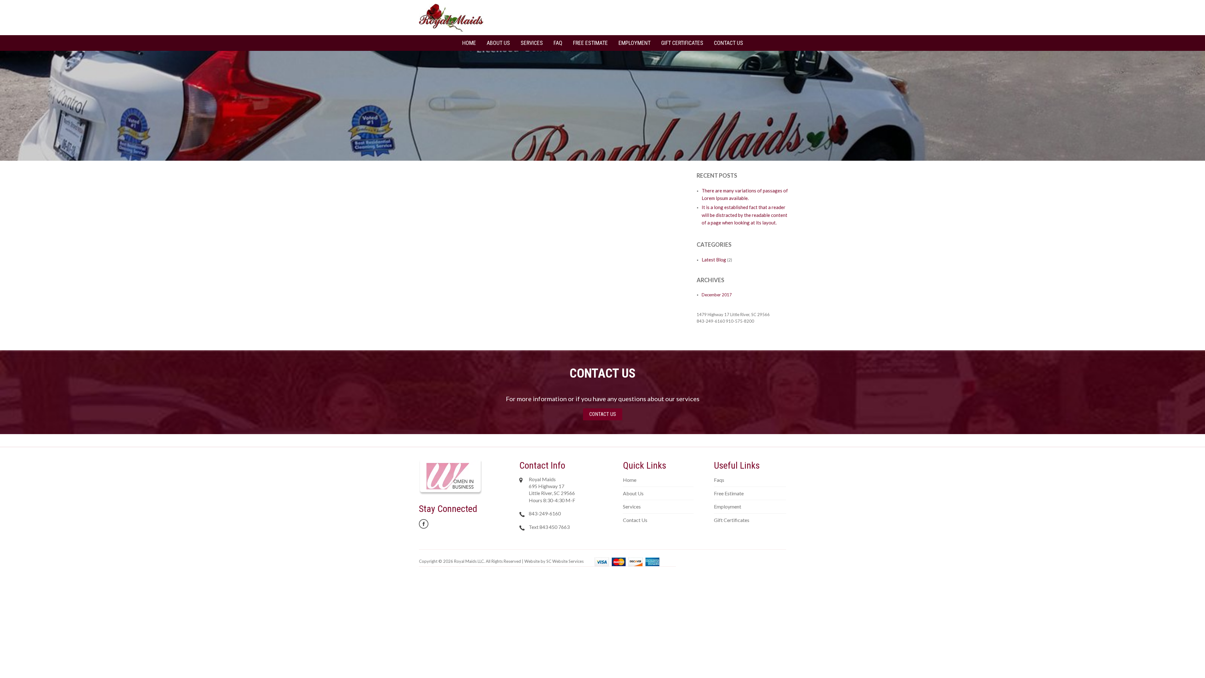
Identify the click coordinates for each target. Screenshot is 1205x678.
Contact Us (728, 43)
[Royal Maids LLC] (451, 17)
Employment (635, 43)
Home (469, 43)
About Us (498, 43)
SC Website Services (565, 561)
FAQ (558, 43)
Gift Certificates (682, 43)
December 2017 (717, 294)
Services (532, 43)
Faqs (719, 480)
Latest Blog (714, 259)
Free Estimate (590, 43)
